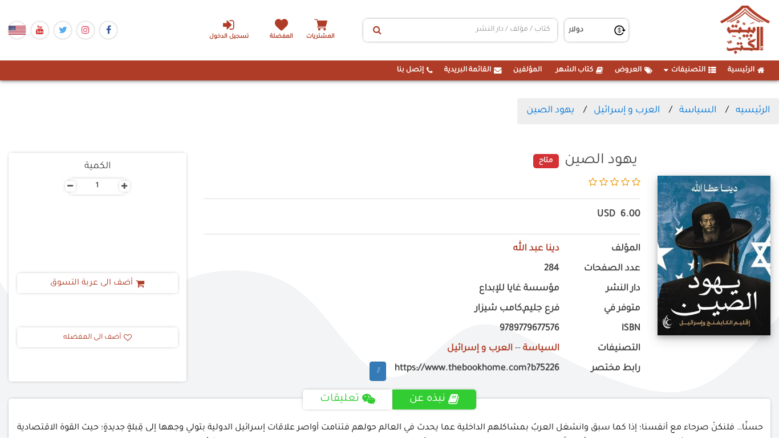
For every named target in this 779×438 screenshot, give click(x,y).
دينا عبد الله (536, 249)
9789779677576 (529, 329)
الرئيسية (741, 70)
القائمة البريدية (467, 70)
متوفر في (622, 309)
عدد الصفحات (612, 269)
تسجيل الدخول (229, 37)
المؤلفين (527, 70)
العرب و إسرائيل (627, 111)
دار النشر (623, 289)
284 (551, 269)
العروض (628, 70)
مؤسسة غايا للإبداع (519, 289)
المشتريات (320, 37)
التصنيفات (688, 70)
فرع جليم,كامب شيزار (517, 309)
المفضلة (281, 37)
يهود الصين (550, 111)
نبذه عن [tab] (427, 399)
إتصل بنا (410, 70)
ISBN (631, 329)
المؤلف (625, 249)
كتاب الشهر (574, 70)
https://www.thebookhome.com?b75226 (477, 369)
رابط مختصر (615, 369)
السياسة (697, 111)
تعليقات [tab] (339, 399)
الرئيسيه (753, 111)
